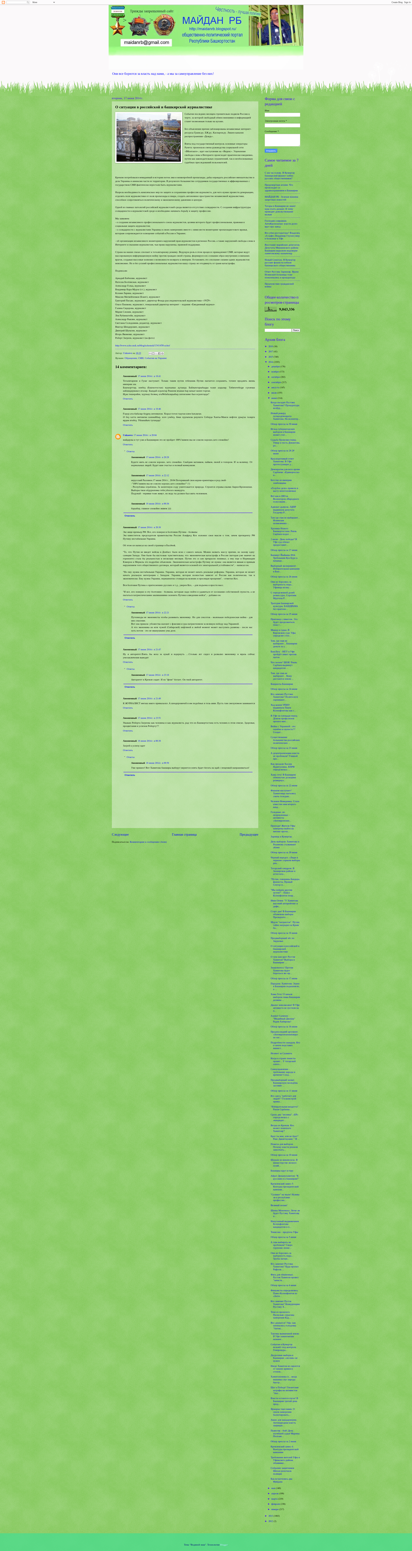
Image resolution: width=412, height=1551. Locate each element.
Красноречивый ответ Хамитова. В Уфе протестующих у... (282, 461)
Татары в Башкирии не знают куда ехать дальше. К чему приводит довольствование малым (280, 210)
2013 (271, 1515)
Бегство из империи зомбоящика (281, 481)
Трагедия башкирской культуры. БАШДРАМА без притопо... (284, 605)
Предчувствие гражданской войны (279, 285)
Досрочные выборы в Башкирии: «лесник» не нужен (284, 1357)
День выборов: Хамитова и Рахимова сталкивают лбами (285, 844)
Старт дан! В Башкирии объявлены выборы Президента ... (283, 914)
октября (275, 376)
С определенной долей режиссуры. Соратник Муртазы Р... (283, 595)
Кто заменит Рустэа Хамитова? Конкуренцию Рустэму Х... (285, 1303)
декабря (275, 366)
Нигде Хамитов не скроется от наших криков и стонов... (285, 1368)
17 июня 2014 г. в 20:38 (149, 527)
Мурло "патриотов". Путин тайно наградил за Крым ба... (285, 924)
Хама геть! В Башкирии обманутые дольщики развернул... (283, 777)
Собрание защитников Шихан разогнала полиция (282, 1470)
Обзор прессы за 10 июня (284, 1154)
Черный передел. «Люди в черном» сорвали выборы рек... (285, 860)
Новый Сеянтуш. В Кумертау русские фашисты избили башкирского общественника (280, 262)
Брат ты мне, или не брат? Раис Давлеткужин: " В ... (285, 1137)
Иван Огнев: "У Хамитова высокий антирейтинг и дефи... (284, 903)
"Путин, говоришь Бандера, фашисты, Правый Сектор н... (285, 881)
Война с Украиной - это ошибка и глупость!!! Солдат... (283, 729)
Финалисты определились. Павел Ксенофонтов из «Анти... (284, 1293)
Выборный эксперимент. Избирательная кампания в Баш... (285, 568)
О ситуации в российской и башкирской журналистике (285, 948)
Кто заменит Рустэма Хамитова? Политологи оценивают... (284, 696)
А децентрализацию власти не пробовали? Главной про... (285, 755)
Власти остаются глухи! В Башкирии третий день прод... (284, 1400)
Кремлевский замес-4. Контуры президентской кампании (285, 1449)
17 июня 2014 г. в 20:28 (157, 457)
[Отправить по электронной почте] (150, 353)
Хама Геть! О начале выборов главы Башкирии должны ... (285, 996)
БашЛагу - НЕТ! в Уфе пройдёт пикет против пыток (283, 654)
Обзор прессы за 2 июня (283, 1441)
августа (275, 387)
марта (274, 1498)
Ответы (131, 451)
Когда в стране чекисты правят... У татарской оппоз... (283, 1061)
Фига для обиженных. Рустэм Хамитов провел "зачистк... (284, 1277)
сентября (276, 382)
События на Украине (156, 358)
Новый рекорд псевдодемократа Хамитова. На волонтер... (285, 415)
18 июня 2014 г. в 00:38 (149, 740)
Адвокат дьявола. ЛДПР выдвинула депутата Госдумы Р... (283, 509)
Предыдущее (249, 834)
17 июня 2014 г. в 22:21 (157, 612)
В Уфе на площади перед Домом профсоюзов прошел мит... (284, 718)
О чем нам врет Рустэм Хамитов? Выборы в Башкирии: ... (283, 959)
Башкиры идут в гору (282, 1170)
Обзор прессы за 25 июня (284, 613)
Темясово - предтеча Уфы (284, 1232)
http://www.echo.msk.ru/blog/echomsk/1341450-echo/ (142, 345)
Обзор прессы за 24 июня (284, 688)
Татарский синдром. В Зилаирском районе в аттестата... (283, 871)
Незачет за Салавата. (282, 1053)
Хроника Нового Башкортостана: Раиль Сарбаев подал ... (284, 531)
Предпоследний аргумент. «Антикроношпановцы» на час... (284, 1034)
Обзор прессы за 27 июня (284, 549)
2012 (271, 1521)
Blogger (224, 1544)
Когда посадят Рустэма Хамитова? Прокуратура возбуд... (285, 405)
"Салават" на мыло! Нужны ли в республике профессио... (285, 1197)
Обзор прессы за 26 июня (284, 576)
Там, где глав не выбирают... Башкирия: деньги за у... (284, 643)
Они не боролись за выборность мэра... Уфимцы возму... (282, 584)
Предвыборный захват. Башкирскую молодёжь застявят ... (284, 1082)
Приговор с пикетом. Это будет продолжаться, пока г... (284, 621)
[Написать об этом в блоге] (153, 353)
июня (274, 398)
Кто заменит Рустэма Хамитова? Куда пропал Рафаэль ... (284, 1266)
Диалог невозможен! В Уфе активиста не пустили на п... (285, 1007)
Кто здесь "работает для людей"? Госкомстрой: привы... (284, 1098)
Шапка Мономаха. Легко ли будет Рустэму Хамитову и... (285, 1213)
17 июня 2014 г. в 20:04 (145, 435)
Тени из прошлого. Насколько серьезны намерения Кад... (282, 1314)
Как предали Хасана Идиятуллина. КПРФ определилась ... (283, 766)
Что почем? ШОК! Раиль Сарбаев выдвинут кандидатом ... (284, 665)
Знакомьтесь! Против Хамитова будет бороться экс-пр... (282, 970)
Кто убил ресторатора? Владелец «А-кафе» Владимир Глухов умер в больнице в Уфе (282, 235)
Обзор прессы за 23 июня (284, 747)
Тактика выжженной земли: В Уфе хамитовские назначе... (285, 1336)
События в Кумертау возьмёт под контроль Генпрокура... (283, 1347)
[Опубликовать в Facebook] (159, 353)
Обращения (131, 358)
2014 (271, 361)
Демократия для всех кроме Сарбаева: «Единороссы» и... (285, 472)
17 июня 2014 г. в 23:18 (157, 674)
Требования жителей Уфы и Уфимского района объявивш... (285, 1460)
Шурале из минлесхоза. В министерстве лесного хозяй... (284, 1162)
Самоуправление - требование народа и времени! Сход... (283, 1071)
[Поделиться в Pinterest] (162, 353)
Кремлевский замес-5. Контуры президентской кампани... (285, 1186)
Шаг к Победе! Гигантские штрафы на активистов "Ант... (285, 1390)
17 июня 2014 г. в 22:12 (157, 475)
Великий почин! (279, 1205)
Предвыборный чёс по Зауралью (282, 939)
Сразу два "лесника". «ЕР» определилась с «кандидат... (284, 1117)
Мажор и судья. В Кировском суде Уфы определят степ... (283, 632)
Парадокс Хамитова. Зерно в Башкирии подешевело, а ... (285, 986)
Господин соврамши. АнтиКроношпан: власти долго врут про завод (281, 223)
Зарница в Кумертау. (282, 836)
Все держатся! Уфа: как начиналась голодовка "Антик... (283, 1325)
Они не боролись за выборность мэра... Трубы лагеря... (282, 1255)
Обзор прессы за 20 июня (284, 852)
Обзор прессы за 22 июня (284, 785)
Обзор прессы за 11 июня (284, 1090)
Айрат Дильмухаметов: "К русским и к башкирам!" (285, 1177)
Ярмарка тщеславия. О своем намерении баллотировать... (283, 1411)
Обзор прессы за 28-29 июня (282, 452)
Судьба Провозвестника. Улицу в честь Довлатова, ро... (285, 442)
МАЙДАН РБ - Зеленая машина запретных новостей (281, 198)
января (275, 1509)
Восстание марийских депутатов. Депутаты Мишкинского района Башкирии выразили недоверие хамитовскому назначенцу (282, 249)
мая (273, 1488)
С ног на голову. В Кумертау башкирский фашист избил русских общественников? (280, 175)
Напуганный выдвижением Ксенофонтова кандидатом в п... (285, 1223)
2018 (271, 346)
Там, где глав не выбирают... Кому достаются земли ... (282, 675)
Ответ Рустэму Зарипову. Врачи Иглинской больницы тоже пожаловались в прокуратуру (282, 274)
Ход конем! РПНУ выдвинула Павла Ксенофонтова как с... (283, 707)
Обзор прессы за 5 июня (283, 1237)
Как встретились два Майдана (281, 1480)
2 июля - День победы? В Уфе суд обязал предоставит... (284, 541)
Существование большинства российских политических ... (285, 739)
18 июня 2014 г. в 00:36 (157, 503)
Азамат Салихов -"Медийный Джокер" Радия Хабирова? (283, 1018)
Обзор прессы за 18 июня (284, 932)
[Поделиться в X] (156, 353)
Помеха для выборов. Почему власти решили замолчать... (284, 1146)
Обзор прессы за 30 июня (284, 423)
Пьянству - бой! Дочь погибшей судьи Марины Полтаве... (285, 1433)
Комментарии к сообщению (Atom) (148, 841)
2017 (271, 351)
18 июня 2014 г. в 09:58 (157, 762)
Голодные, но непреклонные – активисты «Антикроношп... (281, 816)
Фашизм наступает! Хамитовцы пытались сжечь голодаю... (283, 793)
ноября (275, 371)
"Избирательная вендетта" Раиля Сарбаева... (284, 1108)
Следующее (120, 834)
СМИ (141, 358)
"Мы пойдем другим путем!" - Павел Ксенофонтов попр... (283, 892)
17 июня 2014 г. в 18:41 (149, 376)
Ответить (128, 398)
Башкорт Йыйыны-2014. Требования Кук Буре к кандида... (284, 557)
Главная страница (184, 834)
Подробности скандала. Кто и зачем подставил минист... (285, 1045)
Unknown (128, 435)
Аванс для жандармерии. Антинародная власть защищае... (284, 1422)
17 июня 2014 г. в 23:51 (149, 717)
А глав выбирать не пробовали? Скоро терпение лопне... (281, 1244)
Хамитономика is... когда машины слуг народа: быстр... (284, 1379)
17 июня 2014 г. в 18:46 (149, 408)
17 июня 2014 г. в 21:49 (149, 698)
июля (274, 392)
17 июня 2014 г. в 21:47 (149, 649)
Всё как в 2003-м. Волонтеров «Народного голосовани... (285, 498)
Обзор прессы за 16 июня (284, 1026)
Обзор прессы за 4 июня (283, 1285)
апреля (275, 1493)
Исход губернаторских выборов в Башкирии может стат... (283, 431)
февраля (276, 1503)
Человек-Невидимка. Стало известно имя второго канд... (285, 804)
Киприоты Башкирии (282, 683)
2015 (271, 356)
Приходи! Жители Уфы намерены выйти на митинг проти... (283, 828)
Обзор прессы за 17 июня (284, 978)
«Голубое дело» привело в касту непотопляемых (284, 489)
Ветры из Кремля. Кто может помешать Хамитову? (282, 1128)
